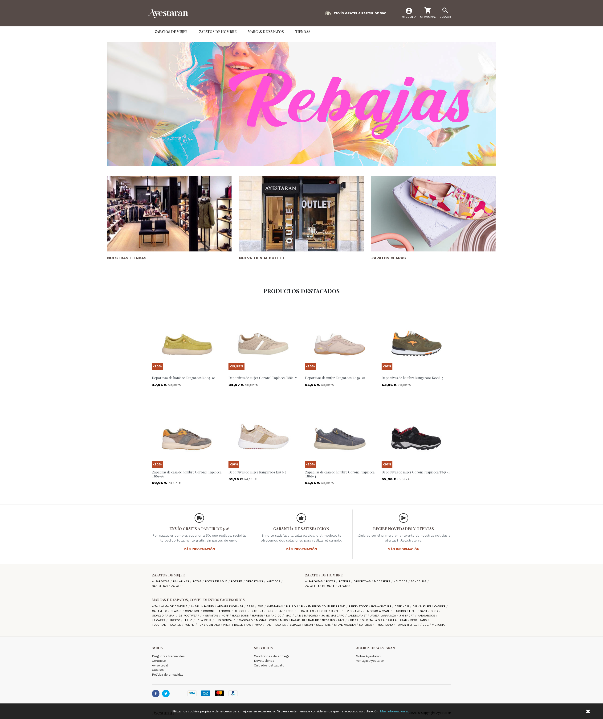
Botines (237, 581)
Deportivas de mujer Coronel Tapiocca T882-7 (262, 378)
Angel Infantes (203, 606)
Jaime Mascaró (307, 615)
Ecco (290, 611)
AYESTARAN (275, 606)
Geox (435, 611)
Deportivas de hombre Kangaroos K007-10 (183, 378)
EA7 (281, 611)
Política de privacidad (167, 674)
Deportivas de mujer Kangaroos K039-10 (335, 378)
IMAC (289, 615)
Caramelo (160, 611)
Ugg (426, 624)
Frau (413, 611)
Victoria (438, 624)
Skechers (324, 624)
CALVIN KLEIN (422, 606)
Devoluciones (264, 660)
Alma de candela (174, 606)
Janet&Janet (358, 615)
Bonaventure (381, 606)
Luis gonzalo (225, 620)
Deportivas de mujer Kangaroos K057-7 (257, 472)
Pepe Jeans (419, 620)
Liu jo (188, 620)
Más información (199, 549)
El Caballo (306, 611)
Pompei (190, 624)
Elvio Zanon (353, 611)
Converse (193, 611)
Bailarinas (181, 581)
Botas (197, 581)
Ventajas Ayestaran (370, 660)
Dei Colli (241, 611)
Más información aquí (396, 711)
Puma (258, 624)
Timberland (384, 624)
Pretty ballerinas (237, 624)
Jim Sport (407, 615)
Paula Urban (398, 620)
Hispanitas (211, 615)
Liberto (175, 620)
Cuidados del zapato (269, 665)
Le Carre (159, 620)
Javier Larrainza (383, 615)
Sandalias (160, 586)
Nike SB (353, 620)
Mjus (284, 620)
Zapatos (177, 586)
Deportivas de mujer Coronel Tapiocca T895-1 (416, 472)
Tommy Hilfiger (408, 624)
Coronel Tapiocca (217, 611)
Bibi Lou (292, 606)
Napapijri (298, 620)
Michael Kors (267, 620)
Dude (271, 611)
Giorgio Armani (164, 615)
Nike (341, 620)
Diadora (257, 611)
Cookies (158, 670)
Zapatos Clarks (388, 258)
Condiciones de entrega (271, 656)
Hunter (258, 615)
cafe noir (402, 606)
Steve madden (345, 624)
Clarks (177, 611)
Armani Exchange (230, 606)
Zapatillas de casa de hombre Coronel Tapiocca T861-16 (186, 474)
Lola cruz (204, 620)
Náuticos (273, 581)
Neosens (329, 620)
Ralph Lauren (276, 624)
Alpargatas (161, 581)
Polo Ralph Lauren (167, 624)
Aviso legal (160, 665)
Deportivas (255, 581)
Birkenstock (359, 606)
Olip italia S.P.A (374, 620)
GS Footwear (189, 615)
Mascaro (246, 620)
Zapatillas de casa (320, 586)
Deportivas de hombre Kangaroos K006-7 (412, 378)
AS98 (251, 606)
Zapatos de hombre (323, 575)
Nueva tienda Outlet (262, 258)
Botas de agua (216, 581)
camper (440, 606)
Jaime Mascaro (333, 615)
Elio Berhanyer (329, 611)
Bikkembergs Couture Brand (323, 606)
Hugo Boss (241, 615)
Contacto (159, 660)
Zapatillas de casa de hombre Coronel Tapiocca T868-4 (340, 474)
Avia (261, 606)
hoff (225, 615)
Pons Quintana (209, 624)
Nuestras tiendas (127, 258)
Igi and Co (274, 615)
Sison (309, 624)
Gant (424, 611)
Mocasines (382, 581)
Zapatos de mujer (168, 575)
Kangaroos (426, 615)
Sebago (295, 624)
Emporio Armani (378, 611)
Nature (314, 620)
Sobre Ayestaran (368, 656)
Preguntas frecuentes (168, 656)
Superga (366, 624)
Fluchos (400, 611)
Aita (155, 606)
